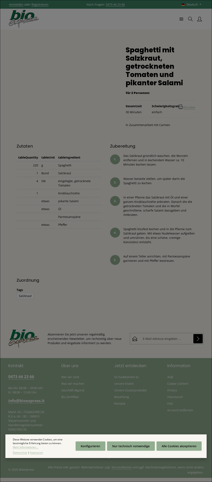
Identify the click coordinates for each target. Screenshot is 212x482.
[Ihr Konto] (199, 19)
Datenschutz (20, 452)
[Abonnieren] (198, 338)
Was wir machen (72, 384)
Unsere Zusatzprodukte (130, 390)
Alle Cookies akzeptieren (179, 446)
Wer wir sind (70, 377)
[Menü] (181, 19)
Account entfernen (180, 410)
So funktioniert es (126, 377)
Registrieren (39, 4)
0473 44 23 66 (115, 4)
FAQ (170, 403)
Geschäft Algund (72, 390)
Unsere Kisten (124, 384)
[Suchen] (190, 19)
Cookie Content (177, 384)
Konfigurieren (90, 446)
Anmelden (16, 4)
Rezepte (119, 403)
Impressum (175, 397)
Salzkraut (25, 296)
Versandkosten (122, 467)
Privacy (172, 390)
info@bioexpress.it (26, 400)
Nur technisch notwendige (131, 446)
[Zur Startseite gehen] (23, 19)
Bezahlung (121, 397)
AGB (170, 377)
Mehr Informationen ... (26, 447)
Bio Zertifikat (70, 397)
